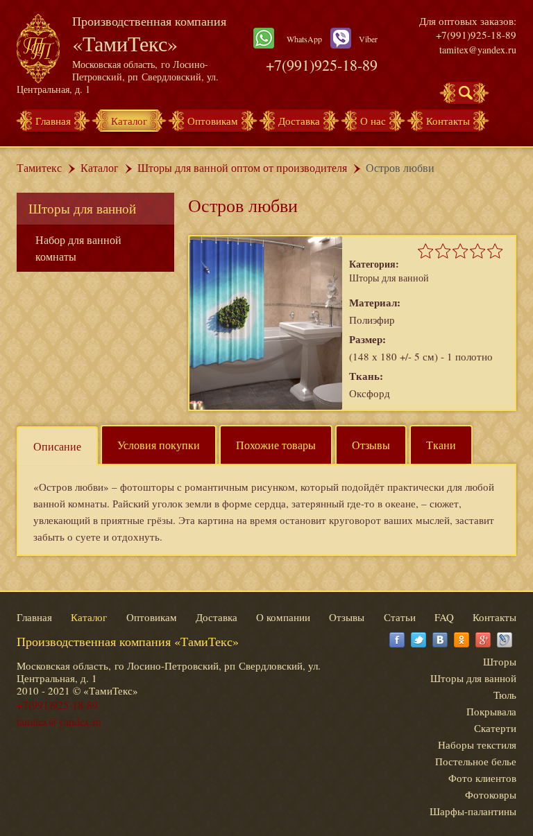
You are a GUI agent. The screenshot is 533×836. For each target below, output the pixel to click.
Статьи (400, 617)
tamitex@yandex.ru (477, 49)
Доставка (299, 121)
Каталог (129, 121)
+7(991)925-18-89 (322, 65)
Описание (57, 446)
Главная (53, 121)
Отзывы (371, 444)
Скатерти (495, 728)
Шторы (499, 661)
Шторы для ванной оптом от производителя (242, 167)
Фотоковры (490, 794)
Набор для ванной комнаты (78, 247)
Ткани (441, 444)
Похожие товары (276, 444)
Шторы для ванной (82, 208)
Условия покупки (158, 444)
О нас (373, 121)
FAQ (444, 617)
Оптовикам (212, 121)
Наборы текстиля (477, 744)
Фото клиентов (482, 778)
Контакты (448, 121)
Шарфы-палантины (473, 811)
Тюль (504, 695)
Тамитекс (39, 167)
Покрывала (491, 711)
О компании (283, 617)
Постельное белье (475, 761)
